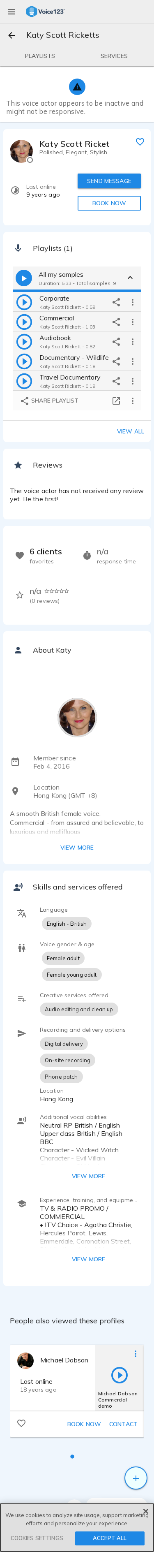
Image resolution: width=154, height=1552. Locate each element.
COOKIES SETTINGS (37, 1538)
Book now (84, 1424)
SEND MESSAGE (109, 181)
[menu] (11, 11)
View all (130, 431)
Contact (123, 1424)
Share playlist (54, 400)
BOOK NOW (109, 203)
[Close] (146, 1511)
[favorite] (140, 141)
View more (77, 847)
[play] (24, 301)
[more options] (132, 302)
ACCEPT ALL (109, 1538)
